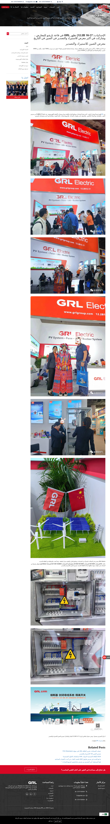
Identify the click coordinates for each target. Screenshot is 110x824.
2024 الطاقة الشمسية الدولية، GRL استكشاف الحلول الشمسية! (82, 756)
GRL (102, 114)
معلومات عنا (24, 7)
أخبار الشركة (101, 786)
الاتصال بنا (16, 7)
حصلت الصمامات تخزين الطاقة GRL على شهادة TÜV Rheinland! (81, 751)
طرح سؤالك (17, 97)
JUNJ (35, 808)
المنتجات (52, 7)
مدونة (45, 7)
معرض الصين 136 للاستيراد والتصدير (90, 754)
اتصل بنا (25, 78)
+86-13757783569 (45, 1)
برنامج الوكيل (5, 7)
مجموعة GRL (99, 740)
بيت (58, 7)
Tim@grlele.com (30, 1)
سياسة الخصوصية (28, 808)
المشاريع (39, 7)
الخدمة (32, 7)
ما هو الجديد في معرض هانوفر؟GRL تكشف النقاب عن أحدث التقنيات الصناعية (78, 759)
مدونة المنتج (101, 788)
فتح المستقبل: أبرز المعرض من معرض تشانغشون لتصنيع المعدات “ (81, 762)
